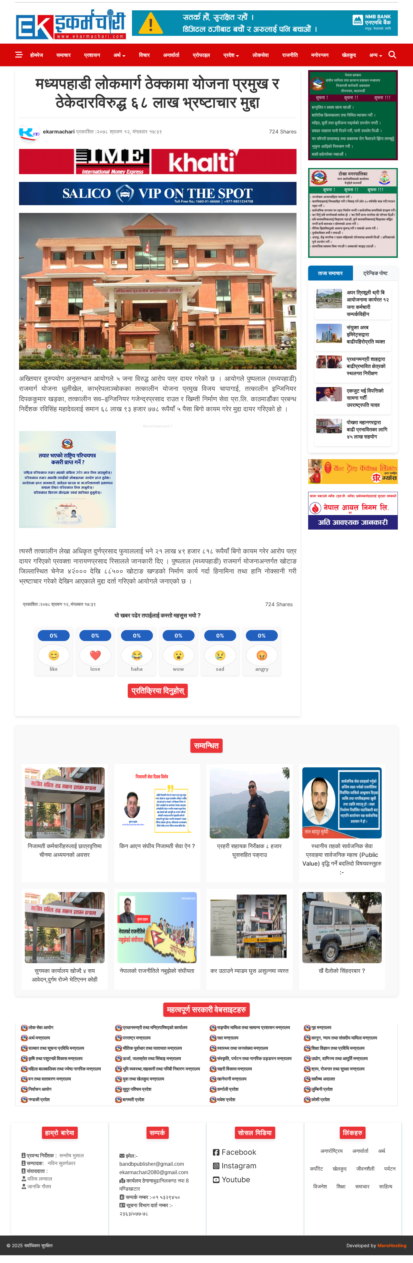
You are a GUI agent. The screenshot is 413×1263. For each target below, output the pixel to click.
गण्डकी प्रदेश (39, 1099)
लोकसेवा (261, 55)
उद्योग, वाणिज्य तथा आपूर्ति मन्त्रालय (339, 1058)
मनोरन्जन (319, 55)
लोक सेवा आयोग (40, 1027)
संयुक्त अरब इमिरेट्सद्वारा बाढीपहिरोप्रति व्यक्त (366, 334)
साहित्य (385, 1186)
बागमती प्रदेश (133, 1099)
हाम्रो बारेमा (60, 1133)
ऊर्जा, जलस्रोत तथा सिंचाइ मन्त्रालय (152, 1058)
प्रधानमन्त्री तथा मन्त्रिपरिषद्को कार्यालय (155, 1027)
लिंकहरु (352, 1133)
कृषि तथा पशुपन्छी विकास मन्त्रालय (55, 1058)
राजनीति (290, 55)
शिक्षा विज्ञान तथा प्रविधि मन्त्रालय (338, 1048)
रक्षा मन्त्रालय (227, 1037)
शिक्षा (341, 1186)
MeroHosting (392, 1245)
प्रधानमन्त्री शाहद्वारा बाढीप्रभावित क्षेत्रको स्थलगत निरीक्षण (366, 366)
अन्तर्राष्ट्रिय (331, 1151)
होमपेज (36, 55)
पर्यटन (390, 1169)
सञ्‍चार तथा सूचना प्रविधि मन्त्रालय (56, 1048)
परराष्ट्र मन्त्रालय (137, 1037)
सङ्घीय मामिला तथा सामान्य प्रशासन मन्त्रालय (253, 1027)
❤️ (95, 655)
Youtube (236, 1179)
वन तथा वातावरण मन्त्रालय (49, 1078)
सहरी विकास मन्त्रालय (234, 1068)
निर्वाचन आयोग (39, 1089)
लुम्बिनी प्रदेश (322, 1089)
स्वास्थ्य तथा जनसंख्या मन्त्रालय (242, 1048)
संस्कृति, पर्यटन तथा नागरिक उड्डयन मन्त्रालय (254, 1058)
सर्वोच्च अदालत (323, 1078)
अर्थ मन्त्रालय (39, 1037)
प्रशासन (92, 55)
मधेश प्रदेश (226, 1099)
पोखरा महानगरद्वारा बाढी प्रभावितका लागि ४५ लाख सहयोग (367, 429)
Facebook (239, 1152)
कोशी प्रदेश (320, 1099)
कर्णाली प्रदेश (227, 1089)
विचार (144, 55)
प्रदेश (229, 55)
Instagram (239, 1165)
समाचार (63, 55)
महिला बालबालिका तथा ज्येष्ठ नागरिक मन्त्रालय (64, 1068)
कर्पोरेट (316, 1169)
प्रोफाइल (201, 55)
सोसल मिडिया (255, 1133)
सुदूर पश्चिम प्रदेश (137, 1089)
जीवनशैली (365, 1169)
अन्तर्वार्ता (171, 55)
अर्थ (117, 55)
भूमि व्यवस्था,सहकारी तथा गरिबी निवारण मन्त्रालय (161, 1068)
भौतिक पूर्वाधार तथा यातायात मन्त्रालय (152, 1048)
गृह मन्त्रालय (321, 1027)
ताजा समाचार (330, 273)
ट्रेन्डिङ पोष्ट (375, 273)
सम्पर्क (158, 1133)
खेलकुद (349, 55)
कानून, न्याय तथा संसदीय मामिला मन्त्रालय (344, 1037)
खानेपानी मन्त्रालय (232, 1078)
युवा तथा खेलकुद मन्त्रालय (143, 1078)
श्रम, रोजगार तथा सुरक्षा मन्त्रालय (338, 1068)
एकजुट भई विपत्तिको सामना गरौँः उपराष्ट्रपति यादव (365, 397)
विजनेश (320, 1186)
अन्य (373, 55)
